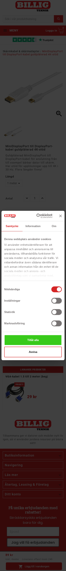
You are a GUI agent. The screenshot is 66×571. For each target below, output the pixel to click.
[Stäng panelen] (60, 216)
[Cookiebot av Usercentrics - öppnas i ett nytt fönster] (38, 216)
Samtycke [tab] (12, 226)
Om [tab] (54, 226)
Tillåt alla (33, 340)
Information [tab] (33, 226)
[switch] (56, 301)
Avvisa (33, 351)
